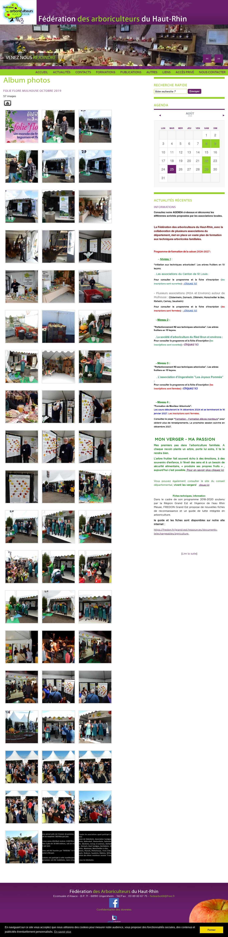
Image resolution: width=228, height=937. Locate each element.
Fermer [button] (211, 929)
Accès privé (185, 72)
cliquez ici (204, 485)
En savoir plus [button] (62, 931)
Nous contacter (212, 72)
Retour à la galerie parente (7, 103)
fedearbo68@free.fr (162, 896)
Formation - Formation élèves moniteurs (196, 419)
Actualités (61, 72)
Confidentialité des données (114, 909)
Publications (130, 72)
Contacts (83, 72)
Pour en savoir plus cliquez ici (205, 470)
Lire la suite (189, 553)
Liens (166, 72)
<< (207, 58)
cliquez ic (191, 344)
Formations (105, 72)
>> (218, 58)
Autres (151, 72)
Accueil (41, 72)
